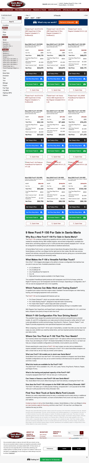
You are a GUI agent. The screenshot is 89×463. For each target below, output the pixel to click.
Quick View (35, 90)
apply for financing (43, 405)
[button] (7, 9)
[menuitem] (12, 28)
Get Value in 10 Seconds (51, 459)
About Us (30, 432)
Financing (30, 438)
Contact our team (31, 403)
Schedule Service (57, 436)
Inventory (44, 432)
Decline (64, 448)
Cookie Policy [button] (14, 451)
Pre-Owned (42, 436)
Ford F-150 (32, 239)
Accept (79, 448)
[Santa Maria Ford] (16, 4)
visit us (40, 403)
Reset (11, 21)
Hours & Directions (30, 435)
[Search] (20, 18)
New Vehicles (43, 434)
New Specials (43, 438)
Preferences (50, 448)
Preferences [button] (12, 453)
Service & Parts (57, 432)
